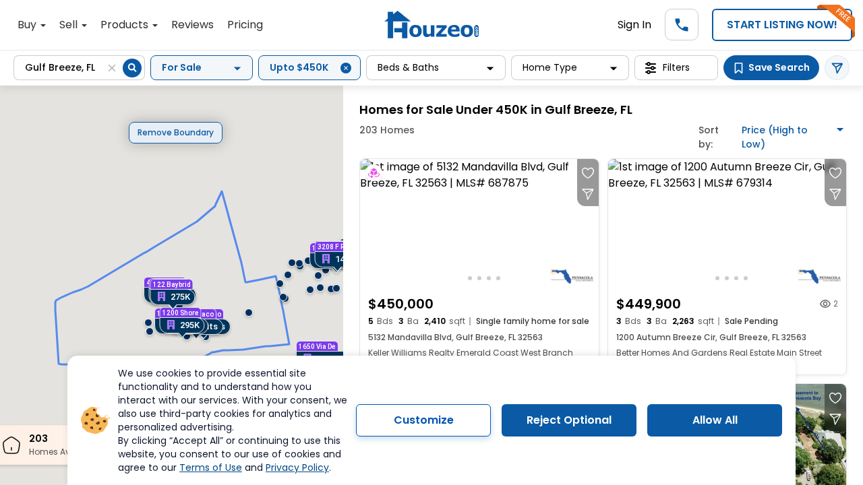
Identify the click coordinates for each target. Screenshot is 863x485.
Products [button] (125, 24)
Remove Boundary (176, 132)
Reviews (192, 24)
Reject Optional (569, 420)
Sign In (634, 24)
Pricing (245, 24)
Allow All (715, 420)
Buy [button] (28, 24)
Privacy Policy (297, 467)
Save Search (779, 67)
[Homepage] (431, 24)
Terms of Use (210, 467)
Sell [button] (69, 24)
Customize (424, 420)
